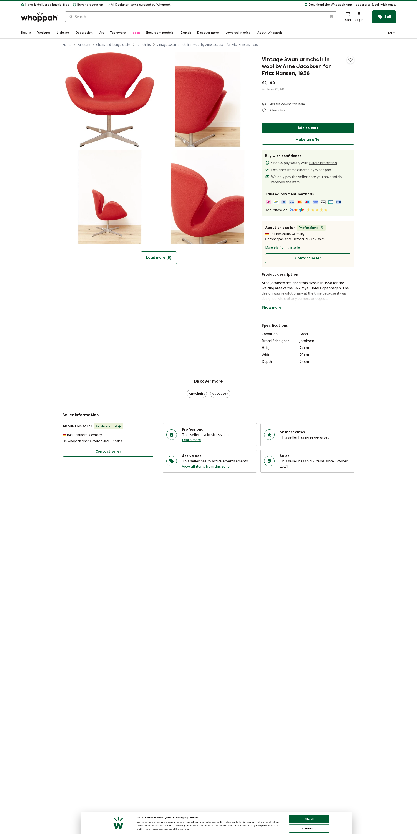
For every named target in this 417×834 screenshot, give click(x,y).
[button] (285, 5)
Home (67, 45)
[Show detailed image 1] (110, 99)
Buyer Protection (323, 163)
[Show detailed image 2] (208, 99)
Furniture (83, 45)
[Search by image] (331, 17)
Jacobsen (220, 393)
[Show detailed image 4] (208, 197)
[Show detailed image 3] (110, 197)
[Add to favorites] (350, 60)
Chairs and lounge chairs (113, 45)
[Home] (39, 17)
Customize (307, 828)
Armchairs (144, 45)
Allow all (309, 819)
